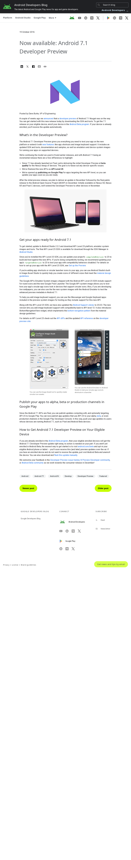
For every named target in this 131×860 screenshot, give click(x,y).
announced (48, 118)
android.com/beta (86, 446)
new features (48, 144)
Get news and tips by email (111, 564)
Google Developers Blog (31, 519)
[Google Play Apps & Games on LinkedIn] (116, 18)
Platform (7, 17)
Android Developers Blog (30, 5)
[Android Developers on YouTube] (81, 18)
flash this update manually (65, 455)
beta (99, 416)
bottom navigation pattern (79, 310)
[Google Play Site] (110, 18)
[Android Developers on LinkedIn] (87, 18)
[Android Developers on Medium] (93, 18)
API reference (86, 318)
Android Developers (115, 10)
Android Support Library (83, 305)
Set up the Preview (77, 265)
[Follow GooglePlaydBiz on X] (126, 18)
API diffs (61, 318)
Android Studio (23, 17)
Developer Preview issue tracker (65, 460)
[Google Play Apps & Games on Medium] (122, 18)
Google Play (40, 17)
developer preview (67, 118)
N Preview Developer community (95, 460)
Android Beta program (79, 124)
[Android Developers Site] (73, 18)
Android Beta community (32, 463)
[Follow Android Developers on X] (98, 18)
